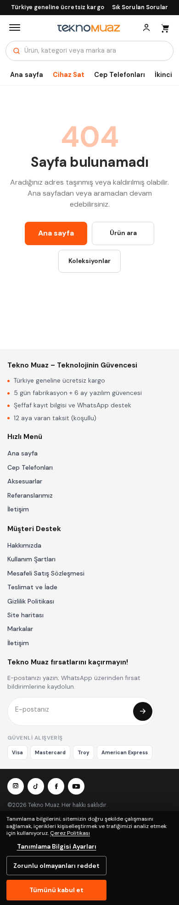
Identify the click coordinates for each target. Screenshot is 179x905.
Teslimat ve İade (32, 587)
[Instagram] (15, 786)
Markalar (20, 629)
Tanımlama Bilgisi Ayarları (56, 846)
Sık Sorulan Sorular (140, 7)
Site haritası (25, 615)
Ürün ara (123, 233)
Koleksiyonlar (89, 261)
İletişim (18, 509)
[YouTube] (76, 786)
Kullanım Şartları (31, 559)
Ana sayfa (26, 75)
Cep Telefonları (119, 75)
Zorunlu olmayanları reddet (56, 865)
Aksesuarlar (24, 481)
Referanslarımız (30, 495)
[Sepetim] (164, 27)
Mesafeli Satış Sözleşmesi (45, 573)
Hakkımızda (24, 545)
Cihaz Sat (68, 75)
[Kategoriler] (15, 27)
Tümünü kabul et (56, 890)
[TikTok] (36, 786)
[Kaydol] (142, 711)
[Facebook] (56, 786)
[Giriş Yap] (146, 27)
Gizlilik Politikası (30, 601)
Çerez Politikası (70, 833)
